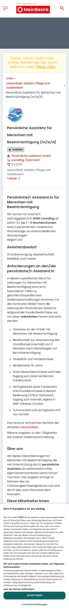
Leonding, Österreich (25, 160)
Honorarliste (29, 427)
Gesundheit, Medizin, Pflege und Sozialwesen (28, 85)
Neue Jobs (45, 66)
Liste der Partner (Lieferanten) (19, 589)
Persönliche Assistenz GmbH (31, 156)
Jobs (9, 78)
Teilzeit (12, 178)
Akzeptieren (34, 595)
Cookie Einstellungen (34, 604)
